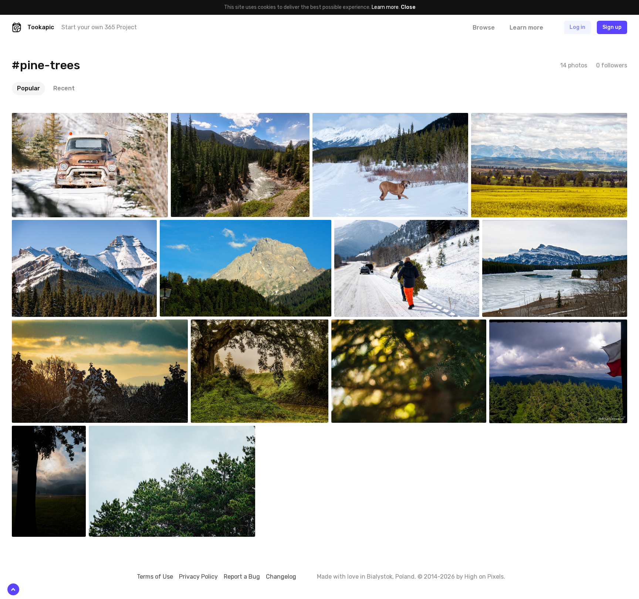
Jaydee (217, 325)
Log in (577, 27)
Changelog (281, 576)
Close (408, 7)
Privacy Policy (198, 576)
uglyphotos (43, 325)
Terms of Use (155, 576)
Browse (484, 27)
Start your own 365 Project (99, 27)
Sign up (612, 27)
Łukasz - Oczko (524, 325)
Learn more (385, 7)
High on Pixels (484, 576)
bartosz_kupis (47, 431)
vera (182, 225)
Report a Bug (242, 576)
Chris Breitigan (365, 325)
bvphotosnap (45, 118)
